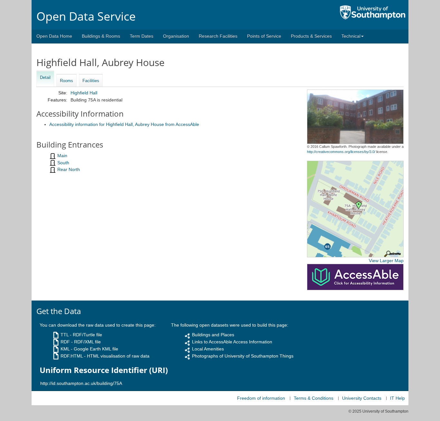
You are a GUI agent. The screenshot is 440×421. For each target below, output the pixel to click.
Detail (45, 77)
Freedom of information (261, 398)
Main (62, 155)
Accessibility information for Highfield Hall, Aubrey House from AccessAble (124, 124)
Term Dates (141, 36)
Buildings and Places (213, 334)
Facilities (90, 80)
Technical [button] (350, 36)
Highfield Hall (84, 92)
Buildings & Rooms (101, 36)
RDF (65, 341)
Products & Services (311, 36)
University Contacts (361, 398)
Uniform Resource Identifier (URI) (104, 370)
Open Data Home (54, 36)
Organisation (176, 36)
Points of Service (264, 36)
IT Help (397, 398)
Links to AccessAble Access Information (232, 341)
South (63, 162)
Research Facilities (218, 36)
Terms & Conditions (313, 398)
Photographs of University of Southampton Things (242, 356)
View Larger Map (386, 260)
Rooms (66, 80)
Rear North (68, 169)
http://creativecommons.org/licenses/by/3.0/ (341, 152)
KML (65, 348)
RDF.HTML (72, 356)
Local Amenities (208, 348)
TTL (65, 334)
